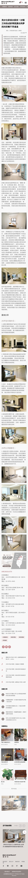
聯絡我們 (17, 861)
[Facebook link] (3, 866)
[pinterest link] (17, 866)
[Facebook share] (3, 647)
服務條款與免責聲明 (16, 871)
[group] (14, 837)
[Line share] (6, 647)
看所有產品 (14, 788)
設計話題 (16, 6)
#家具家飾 (21, 637)
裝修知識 (10, 6)
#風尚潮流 (13, 637)
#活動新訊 (5, 637)
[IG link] (12, 866)
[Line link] (8, 866)
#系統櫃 (5, 640)
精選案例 (4, 6)
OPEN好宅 (22, 6)
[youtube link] (21, 866)
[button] (20, 825)
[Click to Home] (8, 2)
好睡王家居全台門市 (7, 571)
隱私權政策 (7, 871)
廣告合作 (11, 861)
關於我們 (5, 861)
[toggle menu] (25, 2)
